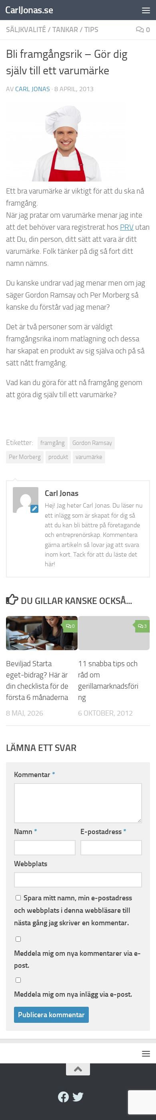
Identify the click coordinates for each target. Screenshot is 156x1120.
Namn (25, 832)
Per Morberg (25, 457)
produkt (58, 457)
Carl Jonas (32, 89)
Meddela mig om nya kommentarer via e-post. (77, 959)
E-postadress (103, 832)
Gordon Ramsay (92, 443)
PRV (127, 227)
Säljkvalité (26, 30)
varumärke (89, 457)
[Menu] (146, 10)
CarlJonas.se (29, 10)
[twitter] (78, 1097)
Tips (91, 30)
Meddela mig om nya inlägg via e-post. (73, 994)
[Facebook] (63, 1097)
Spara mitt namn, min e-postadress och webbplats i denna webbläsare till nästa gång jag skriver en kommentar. (73, 910)
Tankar (65, 30)
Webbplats (30, 864)
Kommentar (34, 775)
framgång (52, 443)
